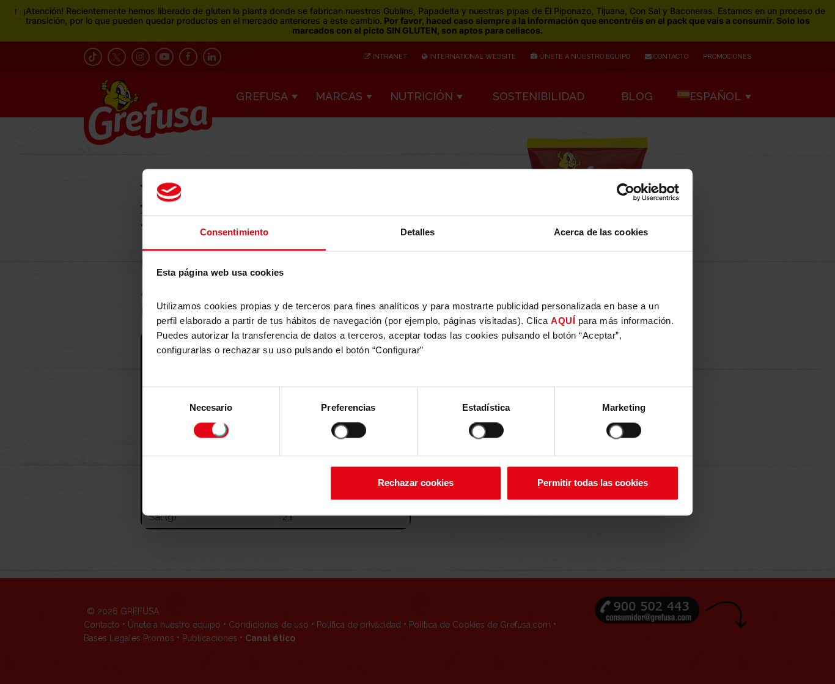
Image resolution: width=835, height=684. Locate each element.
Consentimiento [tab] (234, 232)
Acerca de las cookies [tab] (601, 232)
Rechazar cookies (416, 483)
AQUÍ (563, 321)
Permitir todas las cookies (592, 483)
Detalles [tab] (417, 232)
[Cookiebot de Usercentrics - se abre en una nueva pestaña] (625, 192)
